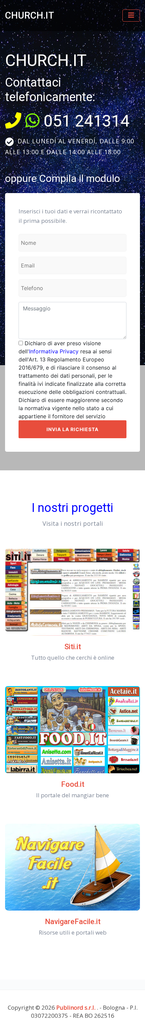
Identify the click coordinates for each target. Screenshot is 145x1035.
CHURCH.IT (29, 15)
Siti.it (72, 646)
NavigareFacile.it (72, 921)
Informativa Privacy (54, 351)
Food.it (72, 784)
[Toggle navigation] (131, 15)
